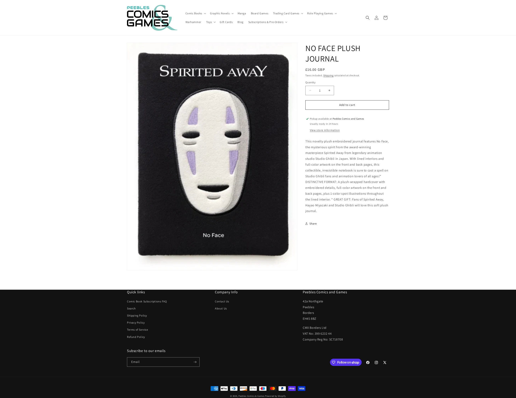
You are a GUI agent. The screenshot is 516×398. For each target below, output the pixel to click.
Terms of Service (137, 329)
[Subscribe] (194, 362)
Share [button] (313, 223)
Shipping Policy (137, 315)
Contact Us (222, 301)
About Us (221, 308)
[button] (195, 13)
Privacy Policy (136, 322)
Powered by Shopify (275, 396)
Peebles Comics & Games (251, 396)
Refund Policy (136, 337)
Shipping (328, 75)
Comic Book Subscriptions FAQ (147, 301)
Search (131, 308)
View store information (325, 130)
